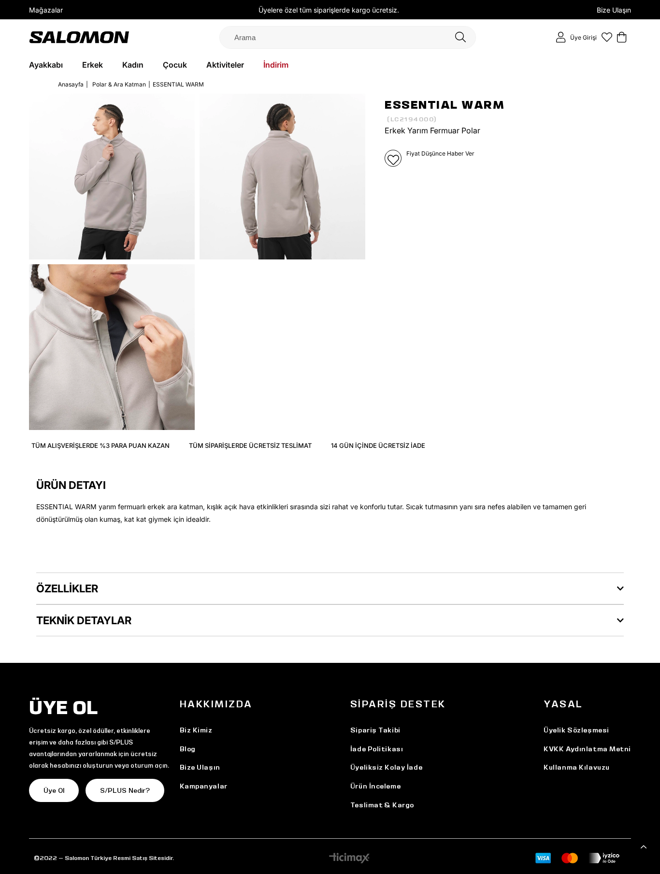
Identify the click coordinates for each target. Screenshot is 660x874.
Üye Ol (53, 790)
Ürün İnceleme (375, 786)
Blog (188, 748)
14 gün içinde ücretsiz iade (378, 445)
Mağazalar (46, 10)
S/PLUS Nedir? (125, 790)
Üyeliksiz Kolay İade (386, 767)
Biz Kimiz (196, 730)
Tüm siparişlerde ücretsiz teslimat (250, 445)
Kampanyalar (204, 786)
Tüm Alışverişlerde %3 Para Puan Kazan (100, 445)
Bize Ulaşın (614, 10)
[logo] (79, 37)
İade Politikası (376, 748)
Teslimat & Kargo (382, 805)
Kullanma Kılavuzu (577, 767)
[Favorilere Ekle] (393, 158)
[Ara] (460, 37)
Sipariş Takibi (375, 730)
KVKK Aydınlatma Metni (587, 748)
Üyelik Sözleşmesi (576, 730)
